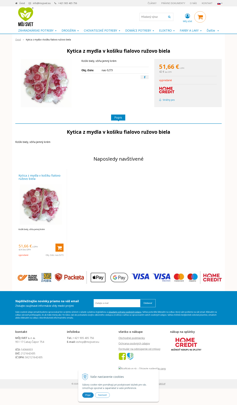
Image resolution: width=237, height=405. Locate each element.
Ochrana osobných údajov (134, 343)
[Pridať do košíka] (59, 248)
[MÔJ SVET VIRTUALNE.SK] (130, 356)
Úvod (22, 3)
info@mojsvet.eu (42, 3)
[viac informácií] (186, 344)
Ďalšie (211, 30)
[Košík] (200, 17)
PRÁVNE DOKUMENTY (173, 3)
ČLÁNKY (152, 3)
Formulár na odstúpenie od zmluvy (139, 349)
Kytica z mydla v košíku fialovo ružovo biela (39, 177)
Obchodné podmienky (131, 338)
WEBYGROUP (160, 383)
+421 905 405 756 (67, 3)
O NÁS (193, 3)
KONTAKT (207, 3)
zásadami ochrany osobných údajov (124, 312)
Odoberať (147, 303)
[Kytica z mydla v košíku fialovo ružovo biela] (46, 83)
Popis (118, 117)
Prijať (88, 395)
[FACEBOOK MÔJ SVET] (122, 356)
